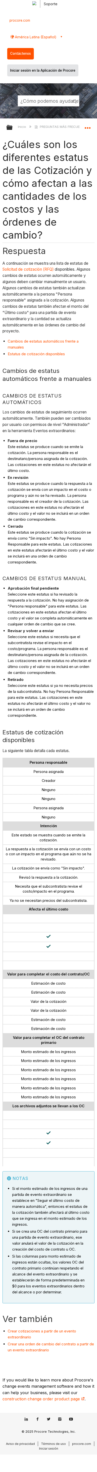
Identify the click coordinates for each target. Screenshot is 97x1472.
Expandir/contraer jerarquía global (12, 127)
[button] (74, 100)
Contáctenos (20, 53)
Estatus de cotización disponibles (36, 354)
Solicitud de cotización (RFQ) (28, 269)
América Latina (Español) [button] (35, 37)
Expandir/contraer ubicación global (88, 125)
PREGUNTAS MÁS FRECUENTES (64, 127)
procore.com (19, 20)
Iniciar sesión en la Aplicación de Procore (42, 70)
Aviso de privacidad (20, 1444)
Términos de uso (53, 1444)
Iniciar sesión (48, 1448)
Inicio (22, 127)
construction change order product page (41, 1398)
